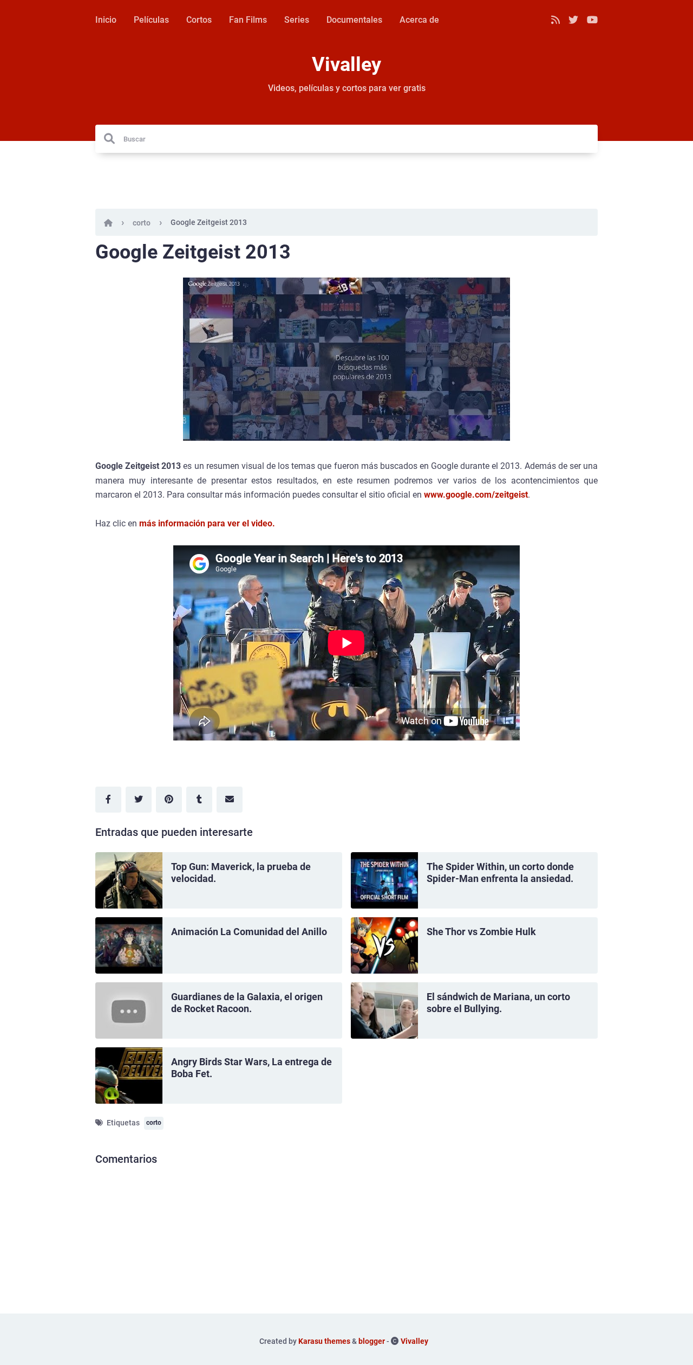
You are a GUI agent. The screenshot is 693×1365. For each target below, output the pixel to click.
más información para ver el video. (207, 523)
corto (142, 222)
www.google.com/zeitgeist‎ (476, 495)
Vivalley (346, 64)
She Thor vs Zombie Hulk (481, 931)
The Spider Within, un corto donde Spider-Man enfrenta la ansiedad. (500, 873)
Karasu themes (324, 1341)
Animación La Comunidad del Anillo (249, 931)
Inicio (105, 20)
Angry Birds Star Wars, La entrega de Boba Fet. (251, 1068)
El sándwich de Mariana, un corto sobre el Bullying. (498, 1003)
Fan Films (248, 20)
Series (296, 20)
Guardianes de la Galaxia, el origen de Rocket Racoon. (247, 1003)
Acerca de (419, 20)
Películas (151, 20)
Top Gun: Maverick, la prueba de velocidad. (241, 873)
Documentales (354, 20)
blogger (371, 1341)
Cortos (199, 20)
